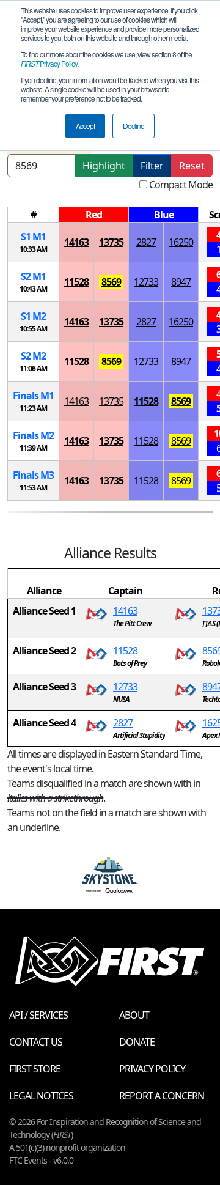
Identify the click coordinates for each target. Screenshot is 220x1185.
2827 (146, 242)
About (134, 1015)
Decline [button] (133, 125)
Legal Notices (41, 1095)
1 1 (33, 236)
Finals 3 (33, 475)
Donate (137, 1042)
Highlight (103, 165)
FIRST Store (35, 1069)
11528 (76, 282)
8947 (181, 282)
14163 (76, 242)
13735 (111, 242)
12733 (146, 282)
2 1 (33, 276)
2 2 (33, 356)
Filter (152, 165)
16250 (181, 242)
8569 (111, 282)
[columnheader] (33, 215)
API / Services (38, 1015)
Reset (192, 165)
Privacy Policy (49, 63)
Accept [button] (85, 125)
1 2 (33, 316)
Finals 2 (33, 435)
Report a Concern (161, 1095)
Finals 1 (33, 395)
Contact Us (35, 1042)
